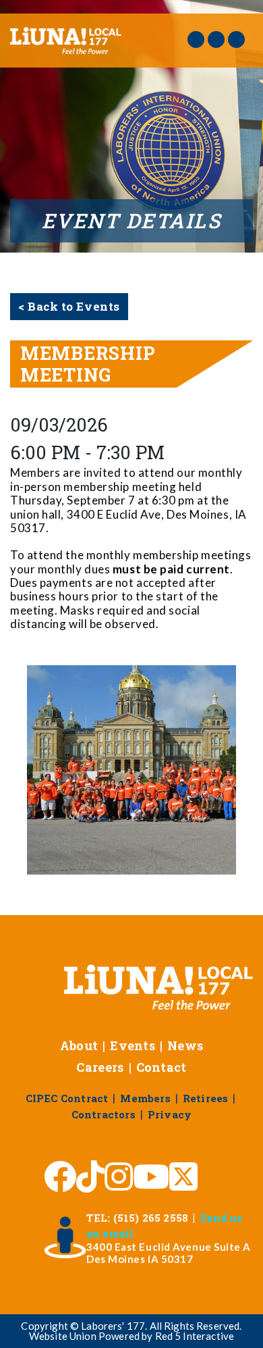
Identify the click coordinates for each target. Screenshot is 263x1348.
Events (132, 1045)
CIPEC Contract (67, 1098)
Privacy (170, 1114)
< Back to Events (69, 306)
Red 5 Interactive (195, 1336)
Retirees (206, 1098)
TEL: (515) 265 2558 (137, 1217)
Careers (99, 1067)
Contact (161, 1067)
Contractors (103, 1114)
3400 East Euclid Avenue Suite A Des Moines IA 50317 (168, 1253)
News (185, 1045)
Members (145, 1098)
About (79, 1045)
